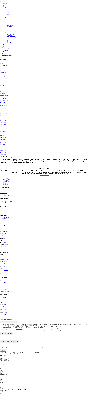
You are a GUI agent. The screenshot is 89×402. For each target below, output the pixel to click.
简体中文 (4, 242)
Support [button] (3, 30)
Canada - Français (3, 154)
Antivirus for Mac (5, 180)
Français (4, 257)
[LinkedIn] (5, 356)
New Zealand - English (4, 63)
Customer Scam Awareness (11, 34)
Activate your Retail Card (11, 36)
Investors (8, 15)
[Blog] (7, 356)
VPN (3, 5)
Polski (4, 273)
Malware (8, 40)
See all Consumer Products (6, 220)
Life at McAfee (9, 26)
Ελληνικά (5, 261)
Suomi (4, 256)
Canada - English (3, 152)
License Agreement (17, 330)
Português (5, 277)
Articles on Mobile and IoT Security (8, 189)
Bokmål (4, 271)
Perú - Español (2, 144)
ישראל (4, 266)
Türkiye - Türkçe (3, 124)
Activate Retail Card (5, 195)
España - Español (3, 117)
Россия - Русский (3, 115)
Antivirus (4, 4)
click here (59, 328)
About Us (8, 12)
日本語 (4, 240)
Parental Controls (5, 218)
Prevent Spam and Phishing (11, 37)
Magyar (7, 264)
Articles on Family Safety (6, 219)
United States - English (4, 150)
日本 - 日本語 (2, 76)
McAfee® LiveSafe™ (6, 179)
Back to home (4, 221)
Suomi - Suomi (2, 91)
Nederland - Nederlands (4, 105)
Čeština (8, 252)
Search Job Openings (10, 25)
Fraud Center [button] (4, 44)
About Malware (5, 183)
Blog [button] (3, 29)
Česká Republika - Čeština (4, 88)
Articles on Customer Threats (7, 184)
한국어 (5, 238)
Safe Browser (9, 42)
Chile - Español (2, 139)
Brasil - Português (3, 137)
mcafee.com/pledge (22, 338)
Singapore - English (3, 65)
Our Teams (8, 27)
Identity (3, 6)
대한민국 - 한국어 (3, 74)
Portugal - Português (3, 113)
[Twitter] (1, 356)
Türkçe (5, 287)
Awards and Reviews (10, 11)
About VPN (4, 202)
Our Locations (9, 28)
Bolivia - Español (3, 135)
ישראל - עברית (2, 102)
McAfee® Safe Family (6, 200)
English (7, 229)
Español (4, 280)
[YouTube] (4, 356)
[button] (4, 47)
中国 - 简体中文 (3, 78)
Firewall (8, 41)
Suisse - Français (3, 120)
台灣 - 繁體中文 (3, 81)
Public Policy (9, 20)
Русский (5, 278)
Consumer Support (10, 35)
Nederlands (6, 270)
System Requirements (10, 336)
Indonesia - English (3, 72)
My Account (7, 48)
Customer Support (19, 329)
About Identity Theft (5, 209)
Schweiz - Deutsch (3, 122)
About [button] (3, 8)
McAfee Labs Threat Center (11, 21)
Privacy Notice (24, 330)
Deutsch (6, 259)
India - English (2, 70)
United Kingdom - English (4, 127)
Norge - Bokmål (3, 110)
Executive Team (9, 13)
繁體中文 (8, 244)
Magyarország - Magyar (4, 100)
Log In (3, 46)
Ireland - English (3, 98)
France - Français (3, 93)
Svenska (5, 282)
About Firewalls (5, 203)
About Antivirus (5, 182)
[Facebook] (2, 356)
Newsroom (8, 14)
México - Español (3, 142)
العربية (4, 289)
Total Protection (5, 3)
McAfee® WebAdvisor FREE (7, 201)
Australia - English (3, 61)
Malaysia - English (3, 67)
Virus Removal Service (6, 181)
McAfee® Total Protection (6, 178)
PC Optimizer (4, 7)
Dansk (5, 254)
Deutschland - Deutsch (4, 95)
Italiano (4, 268)
